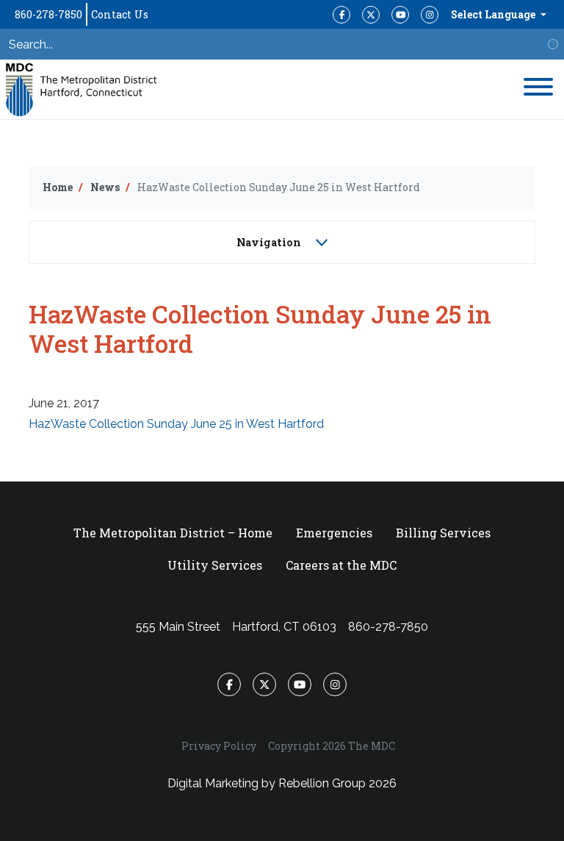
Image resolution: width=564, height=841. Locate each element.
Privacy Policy (218, 746)
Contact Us (119, 14)
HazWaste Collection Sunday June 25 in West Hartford (176, 424)
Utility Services (214, 565)
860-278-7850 (48, 14)
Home (58, 187)
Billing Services (443, 532)
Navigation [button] (270, 242)
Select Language (494, 14)
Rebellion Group (322, 783)
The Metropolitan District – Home (172, 532)
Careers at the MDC (341, 565)
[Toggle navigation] (538, 89)
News (105, 187)
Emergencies (334, 532)
